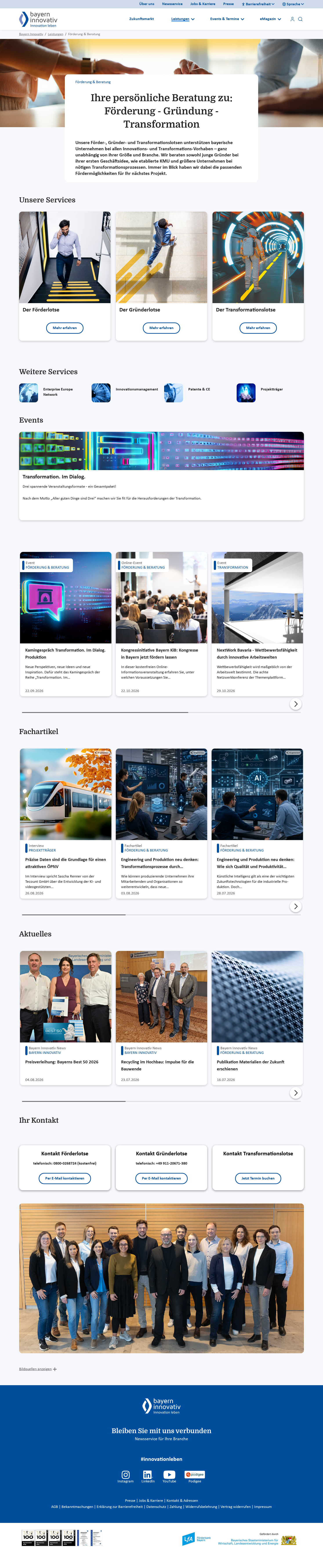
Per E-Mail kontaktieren (64, 1178)
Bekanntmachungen (78, 1507)
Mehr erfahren (65, 328)
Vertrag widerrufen (236, 1507)
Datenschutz (156, 1507)
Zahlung (176, 1507)
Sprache (293, 4)
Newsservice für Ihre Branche (161, 1439)
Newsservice (172, 4)
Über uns (146, 4)
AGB (55, 1507)
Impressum (263, 1507)
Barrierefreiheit (258, 4)
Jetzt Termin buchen (258, 1178)
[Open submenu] (192, 19)
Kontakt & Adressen (182, 1501)
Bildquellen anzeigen (35, 1369)
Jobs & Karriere (203, 4)
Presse (228, 4)
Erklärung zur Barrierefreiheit (120, 1507)
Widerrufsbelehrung (201, 1507)
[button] (296, 704)
